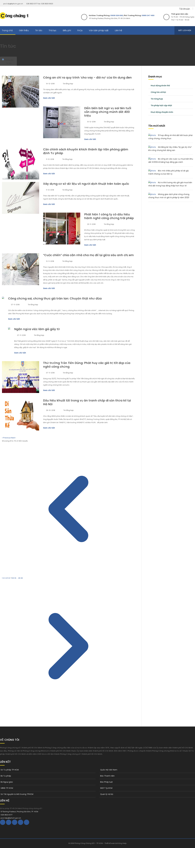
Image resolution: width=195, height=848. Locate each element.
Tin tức (38, 30)
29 (19, 578)
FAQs (80, 30)
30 (22, 578)
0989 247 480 (148, 15)
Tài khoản (184, 8)
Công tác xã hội (158, 92)
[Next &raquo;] (68, 712)
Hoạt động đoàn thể (160, 85)
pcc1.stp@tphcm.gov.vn (13, 4)
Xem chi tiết (49, 98)
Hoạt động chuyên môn (162, 112)
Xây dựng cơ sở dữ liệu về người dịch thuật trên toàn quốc (86, 184)
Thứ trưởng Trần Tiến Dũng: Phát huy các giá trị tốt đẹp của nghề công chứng (86, 365)
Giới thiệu (24, 30)
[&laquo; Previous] (68, 575)
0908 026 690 (116, 15)
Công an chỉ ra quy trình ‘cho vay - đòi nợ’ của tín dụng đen (87, 77)
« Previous (6, 437)
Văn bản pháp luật (99, 30)
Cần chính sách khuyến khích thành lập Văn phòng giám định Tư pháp (85, 151)
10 (16, 578)
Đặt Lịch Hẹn (184, 30)
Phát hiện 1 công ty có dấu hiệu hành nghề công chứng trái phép (109, 216)
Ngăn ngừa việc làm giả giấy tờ (37, 329)
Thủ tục (52, 30)
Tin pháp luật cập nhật (161, 105)
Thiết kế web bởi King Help (116, 843)
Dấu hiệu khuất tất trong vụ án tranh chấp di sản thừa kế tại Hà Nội (87, 402)
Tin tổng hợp (68, 83)
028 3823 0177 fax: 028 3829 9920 (39, 4)
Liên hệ (118, 30)
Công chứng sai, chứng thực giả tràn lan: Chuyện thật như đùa (55, 298)
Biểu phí (67, 30)
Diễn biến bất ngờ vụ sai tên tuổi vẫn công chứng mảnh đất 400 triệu (107, 112)
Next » (13, 437)
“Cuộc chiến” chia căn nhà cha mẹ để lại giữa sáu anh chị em (88, 255)
